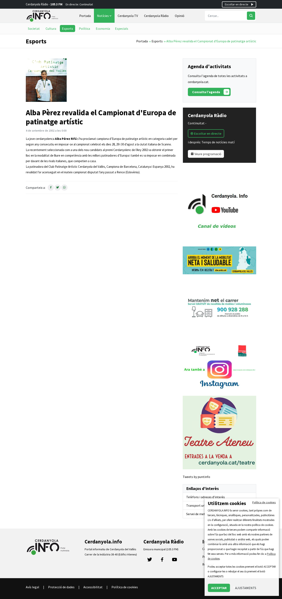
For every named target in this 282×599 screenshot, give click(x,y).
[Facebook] (162, 561)
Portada (85, 16)
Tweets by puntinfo (196, 477)
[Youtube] (174, 561)
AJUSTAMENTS (245, 588)
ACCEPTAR (219, 588)
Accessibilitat (93, 587)
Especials (121, 28)
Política (84, 28)
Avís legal (32, 587)
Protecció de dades (61, 587)
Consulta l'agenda (206, 92)
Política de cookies (124, 587)
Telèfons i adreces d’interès (205, 497)
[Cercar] (251, 16)
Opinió (179, 16)
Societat (34, 28)
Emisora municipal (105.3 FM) (160, 549)
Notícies (103, 16)
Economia (103, 28)
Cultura (51, 28)
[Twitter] (150, 561)
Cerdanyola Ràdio (156, 16)
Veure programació (207, 154)
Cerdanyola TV (128, 16)
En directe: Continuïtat (79, 4)
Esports (67, 28)
